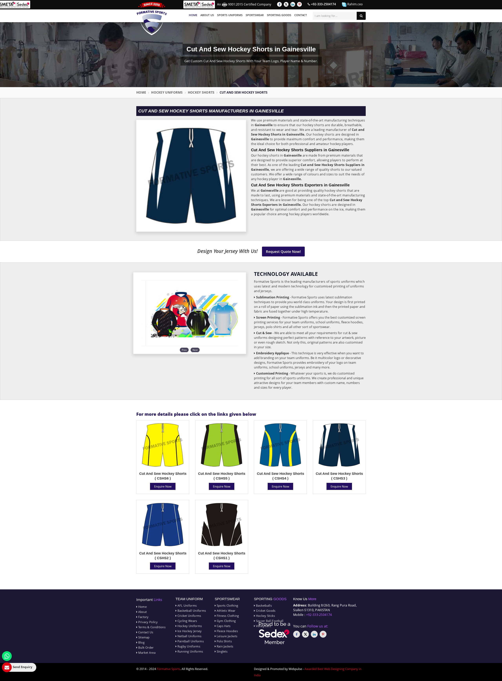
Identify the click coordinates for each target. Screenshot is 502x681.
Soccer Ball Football (269, 621)
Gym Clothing (226, 621)
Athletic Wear (225, 611)
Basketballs (263, 605)
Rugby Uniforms (188, 646)
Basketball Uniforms (191, 611)
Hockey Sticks (265, 616)
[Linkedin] (292, 4)
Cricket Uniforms (188, 616)
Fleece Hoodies (227, 631)
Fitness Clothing (227, 616)
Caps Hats (223, 626)
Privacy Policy (147, 622)
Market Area (146, 653)
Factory (142, 617)
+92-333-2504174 (323, 4)
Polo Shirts (224, 641)
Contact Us (145, 632)
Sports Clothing (227, 605)
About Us (207, 15)
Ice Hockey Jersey (189, 631)
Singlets (221, 651)
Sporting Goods (279, 15)
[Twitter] (286, 4)
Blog (141, 642)
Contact (300, 15)
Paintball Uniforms (190, 641)
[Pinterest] (299, 4)
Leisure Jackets (226, 636)
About (142, 612)
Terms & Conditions (151, 627)
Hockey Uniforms (167, 92)
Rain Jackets (224, 646)
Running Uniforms (189, 651)
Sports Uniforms (230, 15)
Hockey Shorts (201, 92)
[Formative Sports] (151, 18)
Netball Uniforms (188, 636)
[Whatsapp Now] (7, 656)
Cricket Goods (265, 611)
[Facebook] (279, 4)
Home (193, 15)
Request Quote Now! (283, 251)
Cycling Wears (186, 621)
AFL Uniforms (186, 605)
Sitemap (143, 637)
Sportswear (255, 15)
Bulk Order (145, 647)
